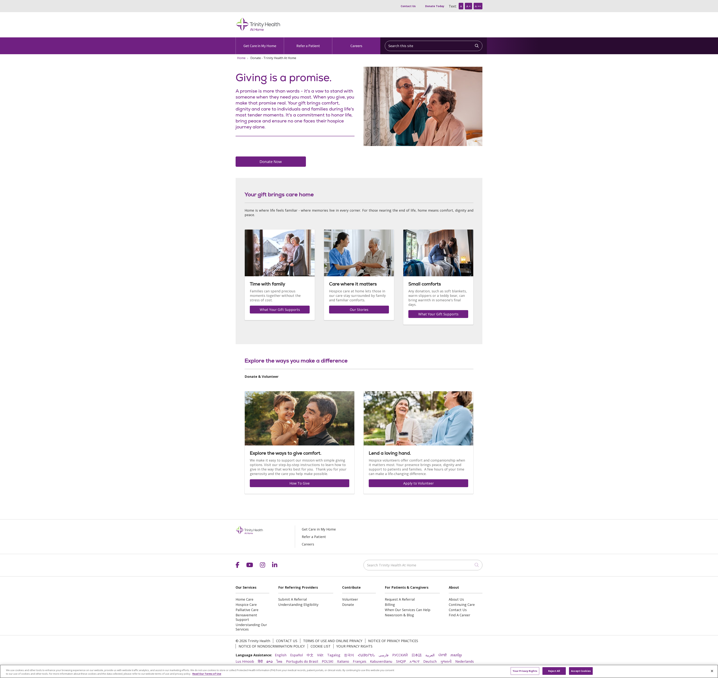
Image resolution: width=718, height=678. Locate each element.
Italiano (343, 661)
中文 (310, 655)
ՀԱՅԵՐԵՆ (366, 655)
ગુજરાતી (446, 661)
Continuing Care (462, 604)
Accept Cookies (581, 671)
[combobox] (433, 46)
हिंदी (260, 661)
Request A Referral (400, 599)
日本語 (417, 655)
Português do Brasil (302, 661)
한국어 (349, 655)
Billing (390, 604)
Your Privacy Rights (354, 646)
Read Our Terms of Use (206, 674)
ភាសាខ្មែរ (456, 655)
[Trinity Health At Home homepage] (258, 30)
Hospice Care (246, 604)
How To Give (299, 483)
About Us (456, 599)
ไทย (279, 661)
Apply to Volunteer (418, 483)
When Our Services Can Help (407, 610)
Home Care (244, 599)
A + (468, 6)
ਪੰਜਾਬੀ (442, 655)
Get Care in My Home (259, 45)
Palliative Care (247, 610)
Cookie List (321, 646)
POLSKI (327, 661)
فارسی (384, 655)
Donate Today (434, 6)
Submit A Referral (292, 599)
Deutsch (430, 661)
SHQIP (401, 661)
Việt (320, 655)
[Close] (712, 671)
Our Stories (359, 309)
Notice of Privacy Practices (393, 641)
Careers (356, 45)
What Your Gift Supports (280, 309)
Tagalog (333, 655)
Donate (348, 604)
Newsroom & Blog (399, 615)
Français (359, 661)
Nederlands (464, 661)
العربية (430, 655)
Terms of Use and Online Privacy (332, 641)
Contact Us (408, 6)
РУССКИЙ (400, 655)
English (280, 655)
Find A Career (459, 615)
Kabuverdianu (381, 661)
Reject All (554, 671)
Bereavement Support (246, 617)
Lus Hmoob (245, 661)
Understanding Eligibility (298, 604)
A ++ (478, 6)
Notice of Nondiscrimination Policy (272, 646)
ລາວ (269, 661)
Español (296, 655)
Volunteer (350, 599)
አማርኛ (415, 661)
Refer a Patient (308, 45)
